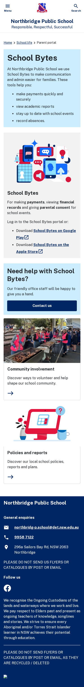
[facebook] (7, 590)
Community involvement (30, 369)
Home (8, 42)
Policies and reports (27, 452)
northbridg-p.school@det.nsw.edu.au (46, 527)
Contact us (42, 306)
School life (24, 42)
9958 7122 (24, 537)
